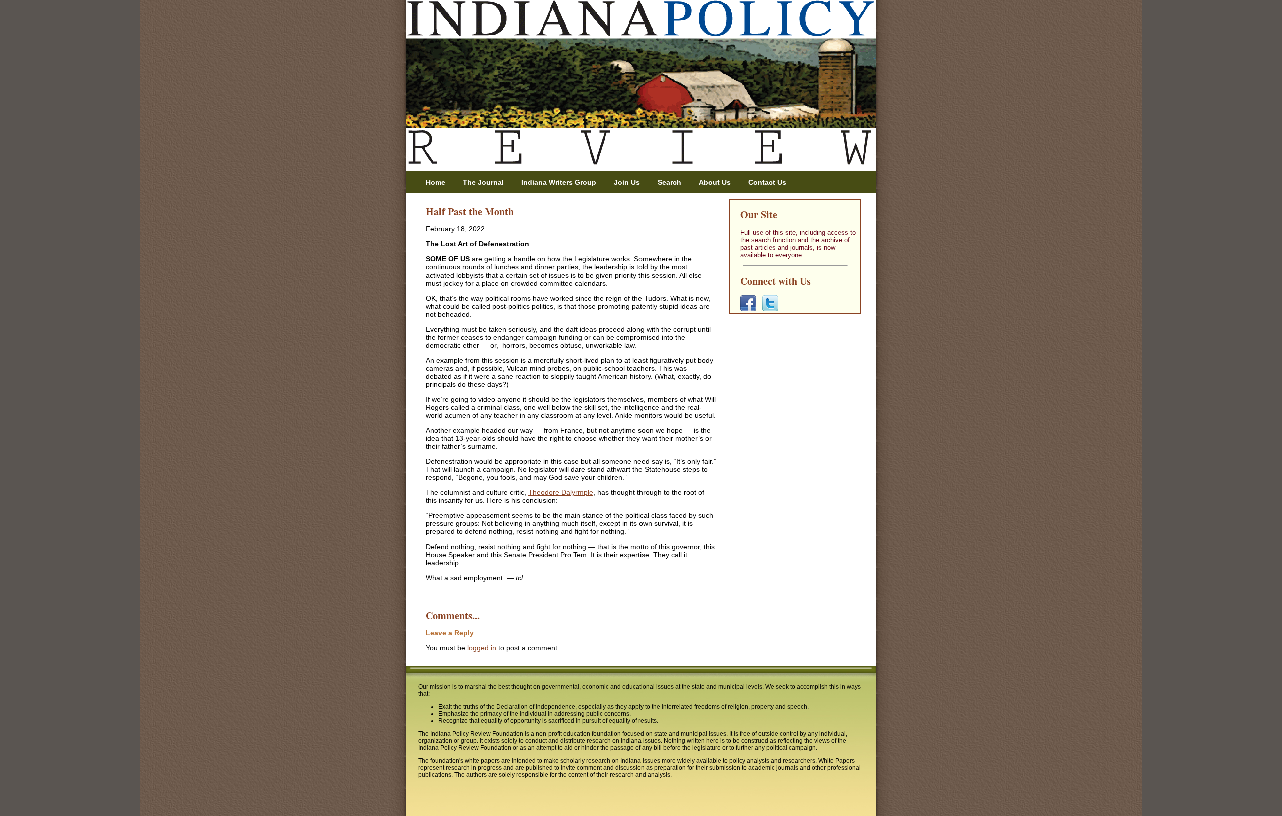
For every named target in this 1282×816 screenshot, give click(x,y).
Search (669, 182)
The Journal (483, 182)
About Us (715, 182)
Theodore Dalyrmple (560, 492)
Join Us (627, 182)
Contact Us (767, 182)
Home (435, 182)
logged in (481, 648)
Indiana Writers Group (558, 182)
